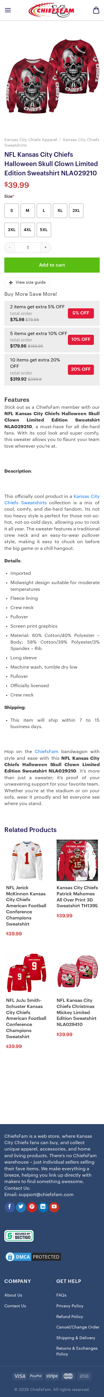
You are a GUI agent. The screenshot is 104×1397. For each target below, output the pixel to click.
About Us (13, 1295)
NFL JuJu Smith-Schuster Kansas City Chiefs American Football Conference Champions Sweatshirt (26, 1018)
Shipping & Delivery (75, 1338)
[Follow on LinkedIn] (43, 1207)
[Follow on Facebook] (10, 1207)
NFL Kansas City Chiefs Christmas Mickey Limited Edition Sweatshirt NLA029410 (76, 1012)
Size (9, 197)
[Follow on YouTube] (54, 1207)
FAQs (61, 1295)
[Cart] (96, 10)
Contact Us (15, 1306)
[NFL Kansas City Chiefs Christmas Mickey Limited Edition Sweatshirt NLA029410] (77, 973)
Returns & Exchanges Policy (77, 1351)
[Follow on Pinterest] (32, 1207)
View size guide (31, 282)
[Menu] (7, 10)
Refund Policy (69, 1317)
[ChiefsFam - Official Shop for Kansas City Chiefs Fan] (52, 10)
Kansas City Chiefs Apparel (30, 140)
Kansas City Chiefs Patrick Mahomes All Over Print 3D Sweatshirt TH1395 (77, 896)
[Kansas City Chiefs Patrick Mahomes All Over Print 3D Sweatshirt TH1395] (77, 860)
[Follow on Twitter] (21, 1207)
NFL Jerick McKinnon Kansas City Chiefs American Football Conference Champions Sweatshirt (26, 905)
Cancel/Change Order (77, 1327)
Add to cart (52, 265)
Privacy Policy (69, 1306)
